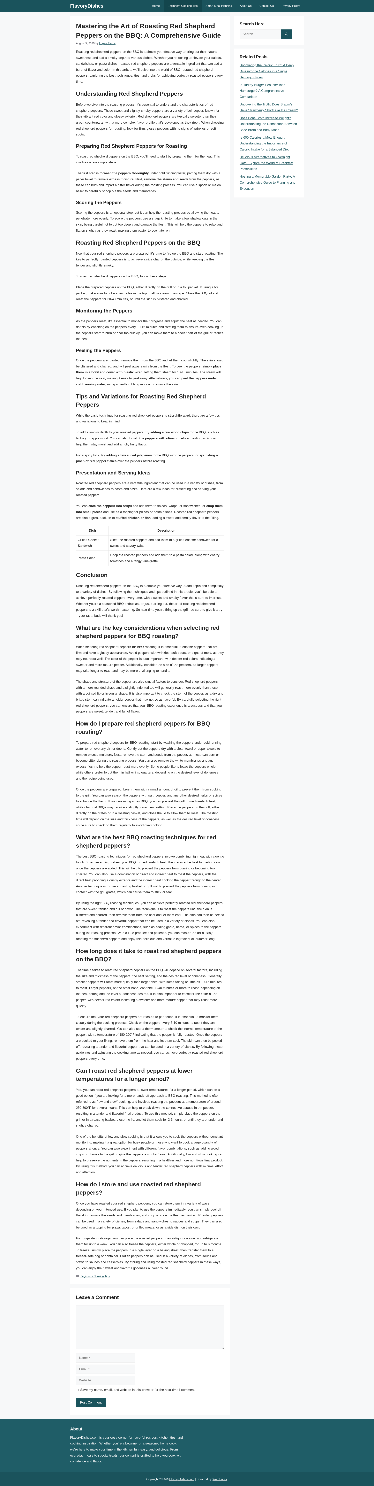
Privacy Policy (291, 5)
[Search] (286, 34)
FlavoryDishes (86, 6)
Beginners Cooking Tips (183, 5)
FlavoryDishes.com (181, 1479)
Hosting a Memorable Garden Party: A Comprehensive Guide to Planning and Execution (267, 182)
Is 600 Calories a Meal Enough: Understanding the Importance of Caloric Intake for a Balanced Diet (264, 143)
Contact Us (266, 5)
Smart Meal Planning (219, 5)
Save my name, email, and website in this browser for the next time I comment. (138, 1390)
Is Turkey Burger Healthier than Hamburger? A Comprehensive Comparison (262, 91)
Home (156, 5)
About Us (246, 5)
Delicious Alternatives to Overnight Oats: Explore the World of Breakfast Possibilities (266, 163)
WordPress (220, 1479)
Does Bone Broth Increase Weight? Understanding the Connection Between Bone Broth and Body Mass (268, 124)
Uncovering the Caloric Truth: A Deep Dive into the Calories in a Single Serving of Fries (267, 71)
